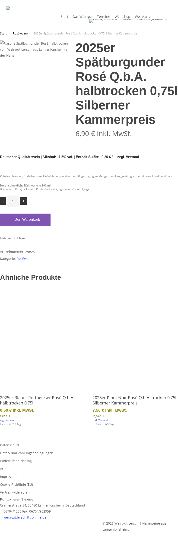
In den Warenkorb (25, 219)
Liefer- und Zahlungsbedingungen (26, 453)
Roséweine (20, 33)
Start (3, 33)
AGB (3, 468)
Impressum (9, 476)
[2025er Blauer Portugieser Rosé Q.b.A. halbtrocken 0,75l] (43, 337)
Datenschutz (9, 445)
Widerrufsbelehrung (16, 461)
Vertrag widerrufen (15, 492)
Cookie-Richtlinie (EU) (16, 484)
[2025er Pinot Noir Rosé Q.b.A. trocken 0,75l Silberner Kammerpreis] (135, 337)
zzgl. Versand (128, 157)
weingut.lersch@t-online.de (24, 517)
